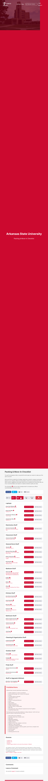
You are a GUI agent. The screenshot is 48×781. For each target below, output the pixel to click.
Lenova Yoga (8, 515)
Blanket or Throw (9, 583)
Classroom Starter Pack (10, 539)
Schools (18, 4)
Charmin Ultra (8, 632)
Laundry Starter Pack (10, 641)
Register (40, 5)
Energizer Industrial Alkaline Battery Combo (13, 558)
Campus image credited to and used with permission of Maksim (19, 744)
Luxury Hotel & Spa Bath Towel (12, 628)
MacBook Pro (8, 511)
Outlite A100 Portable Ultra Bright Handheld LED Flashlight (12, 660)
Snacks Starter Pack (10, 601)
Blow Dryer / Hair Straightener (12, 682)
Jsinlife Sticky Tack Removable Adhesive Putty (12, 563)
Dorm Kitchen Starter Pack (11, 597)
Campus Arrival (7, 4)
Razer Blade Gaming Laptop (11, 507)
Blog (23, 4)
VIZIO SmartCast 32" (10, 548)
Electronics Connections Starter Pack (12, 530)
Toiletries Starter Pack (10, 624)
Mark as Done (38, 506)
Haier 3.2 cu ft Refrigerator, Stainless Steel (11, 610)
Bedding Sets (8, 578)
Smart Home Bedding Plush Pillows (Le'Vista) (12, 588)
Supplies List (9, 740)
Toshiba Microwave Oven (11, 605)
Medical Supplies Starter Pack (11, 619)
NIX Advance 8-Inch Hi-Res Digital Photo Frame (12, 553)
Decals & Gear (8, 673)
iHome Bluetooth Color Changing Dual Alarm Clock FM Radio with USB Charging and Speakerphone (12, 573)
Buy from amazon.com (29, 506)
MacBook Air (8, 520)
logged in (14, 771)
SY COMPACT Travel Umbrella (11, 654)
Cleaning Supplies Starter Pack (12, 645)
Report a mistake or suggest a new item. (14, 752)
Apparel (7, 669)
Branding (8, 742)
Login (39, 3)
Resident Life (9, 741)
